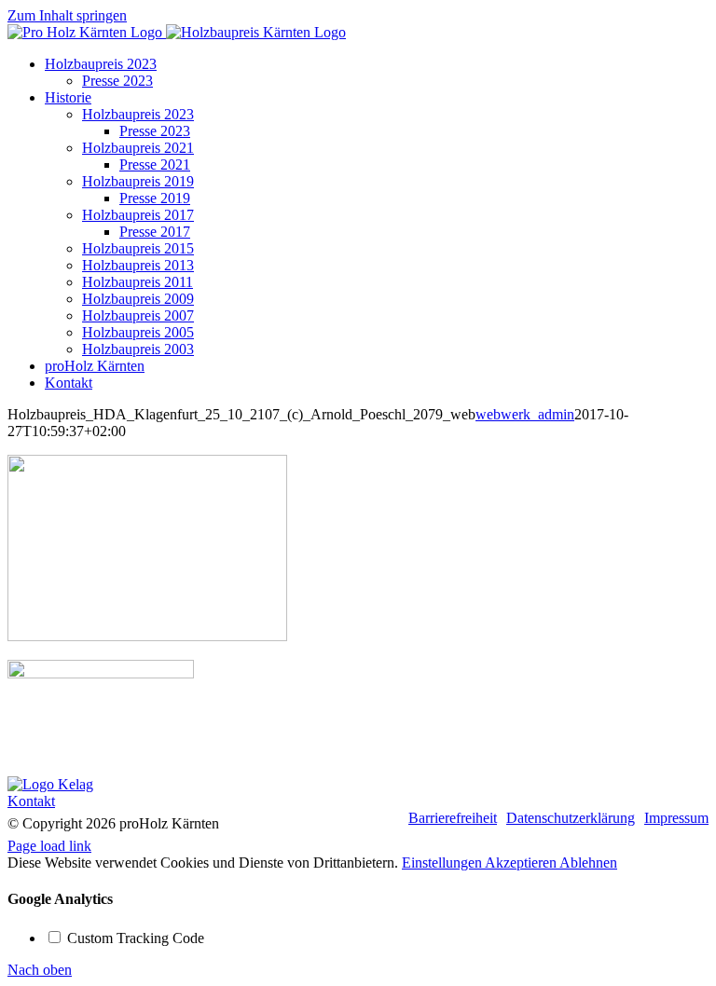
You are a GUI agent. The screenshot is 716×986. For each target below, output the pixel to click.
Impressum (676, 818)
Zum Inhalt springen (67, 15)
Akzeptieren (522, 862)
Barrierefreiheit (452, 818)
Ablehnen (588, 862)
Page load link (49, 846)
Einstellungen (443, 862)
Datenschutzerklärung (570, 818)
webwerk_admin (524, 414)
